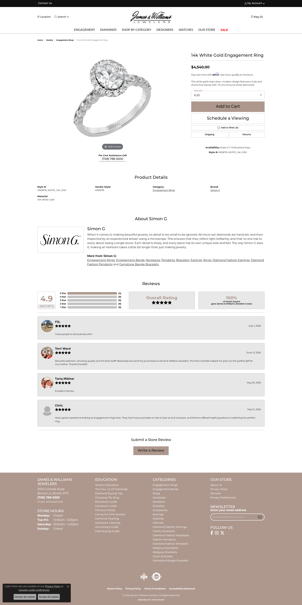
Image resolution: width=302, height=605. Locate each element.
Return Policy (114, 588)
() (119, 293)
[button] (253, 3)
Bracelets (182, 260)
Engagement (84, 30)
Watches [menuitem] (158, 518)
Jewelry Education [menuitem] (107, 485)
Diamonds (108, 30)
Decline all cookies (25, 596)
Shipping (209, 135)
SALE (224, 30)
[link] (44, 3)
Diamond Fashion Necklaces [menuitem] (171, 535)
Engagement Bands (130, 260)
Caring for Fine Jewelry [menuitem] (110, 514)
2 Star (63, 303)
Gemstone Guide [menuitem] (106, 506)
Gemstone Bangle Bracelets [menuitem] (170, 560)
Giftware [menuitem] (158, 522)
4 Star (63, 296)
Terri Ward (63, 348)
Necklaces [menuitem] (159, 497)
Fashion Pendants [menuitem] (164, 539)
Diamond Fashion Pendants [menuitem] (170, 543)
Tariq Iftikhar (64, 378)
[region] (112, 98)
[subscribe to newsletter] (259, 517)
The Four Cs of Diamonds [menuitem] (111, 489)
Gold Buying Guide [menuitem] (107, 531)
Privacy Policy (219, 489)
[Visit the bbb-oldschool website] (144, 576)
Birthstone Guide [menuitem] (106, 501)
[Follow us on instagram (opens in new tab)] (216, 533)
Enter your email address (228, 510)
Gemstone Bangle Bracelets (139, 264)
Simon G (215, 190)
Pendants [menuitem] (159, 501)
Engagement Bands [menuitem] (165, 489)
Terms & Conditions (155, 588)
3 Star (63, 300)
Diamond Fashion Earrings (231, 260)
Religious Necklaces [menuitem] (165, 548)
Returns (247, 135)
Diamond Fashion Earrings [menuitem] (170, 527)
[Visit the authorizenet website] (156, 576)
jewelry (49, 40)
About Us (216, 485)
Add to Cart (228, 107)
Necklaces (153, 260)
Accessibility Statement (182, 588)
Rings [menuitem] (156, 493)
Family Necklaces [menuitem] (164, 531)
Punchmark (158, 600)
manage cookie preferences (34, 590)
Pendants (168, 260)
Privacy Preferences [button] (223, 497)
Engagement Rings (65, 40)
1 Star (63, 307)
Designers (164, 30)
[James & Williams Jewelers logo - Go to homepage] (151, 17)
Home (40, 40)
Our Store (206, 30)
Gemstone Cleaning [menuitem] (107, 522)
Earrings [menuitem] (158, 514)
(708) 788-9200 (112, 159)
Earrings (196, 260)
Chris (59, 405)
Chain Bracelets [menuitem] (163, 556)
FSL (57, 322)
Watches (186, 30)
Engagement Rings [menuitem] (165, 485)
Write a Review (151, 450)
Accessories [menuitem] (160, 510)
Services (215, 493)
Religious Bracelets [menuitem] (165, 552)
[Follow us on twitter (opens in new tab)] (222, 533)
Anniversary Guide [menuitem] (106, 527)
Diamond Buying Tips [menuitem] (109, 493)
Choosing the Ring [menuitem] (107, 497)
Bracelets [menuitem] (159, 506)
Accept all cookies (49, 596)
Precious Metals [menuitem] (105, 510)
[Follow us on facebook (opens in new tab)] (211, 533)
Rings (207, 260)
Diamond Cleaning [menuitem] (107, 518)
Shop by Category (136, 30)
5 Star (63, 293)
